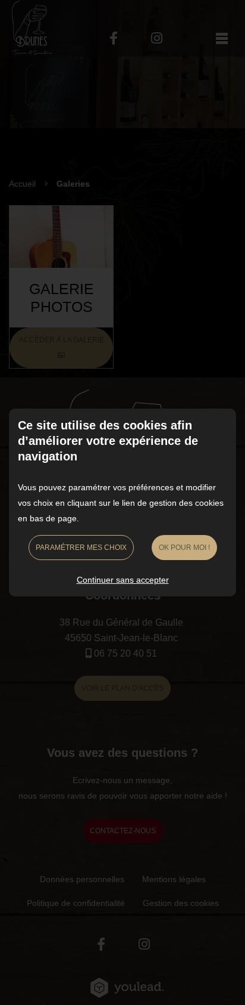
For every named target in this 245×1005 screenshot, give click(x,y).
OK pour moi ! (184, 547)
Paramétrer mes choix (81, 547)
